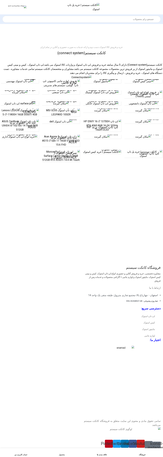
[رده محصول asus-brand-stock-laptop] (20, 126)
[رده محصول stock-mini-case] (143, 81)
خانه (86, 34)
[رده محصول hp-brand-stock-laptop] (102, 126)
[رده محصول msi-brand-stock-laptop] (61, 112)
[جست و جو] (4, 17)
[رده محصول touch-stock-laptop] (143, 94)
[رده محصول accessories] (61, 83)
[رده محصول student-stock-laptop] (143, 103)
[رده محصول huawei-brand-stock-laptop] (143, 122)
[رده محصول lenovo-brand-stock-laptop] (20, 112)
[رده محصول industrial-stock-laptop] (61, 92)
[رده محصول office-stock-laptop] (20, 137)
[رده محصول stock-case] (102, 152)
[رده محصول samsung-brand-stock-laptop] (143, 110)
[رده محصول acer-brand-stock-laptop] (61, 141)
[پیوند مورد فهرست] (122, 316)
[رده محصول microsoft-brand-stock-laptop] (61, 156)
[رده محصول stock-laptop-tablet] (20, 103)
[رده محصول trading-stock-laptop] (61, 103)
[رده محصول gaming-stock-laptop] (102, 92)
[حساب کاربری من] (4, 7)
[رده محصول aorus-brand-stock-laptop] (102, 137)
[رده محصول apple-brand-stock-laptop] (143, 137)
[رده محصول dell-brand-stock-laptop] (61, 122)
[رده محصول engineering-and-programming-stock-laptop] (20, 81)
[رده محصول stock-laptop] (143, 154)
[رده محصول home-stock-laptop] (102, 103)
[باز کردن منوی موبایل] (159, 7)
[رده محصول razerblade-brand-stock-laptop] (102, 110)
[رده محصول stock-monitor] (102, 81)
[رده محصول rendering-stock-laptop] (20, 92)
